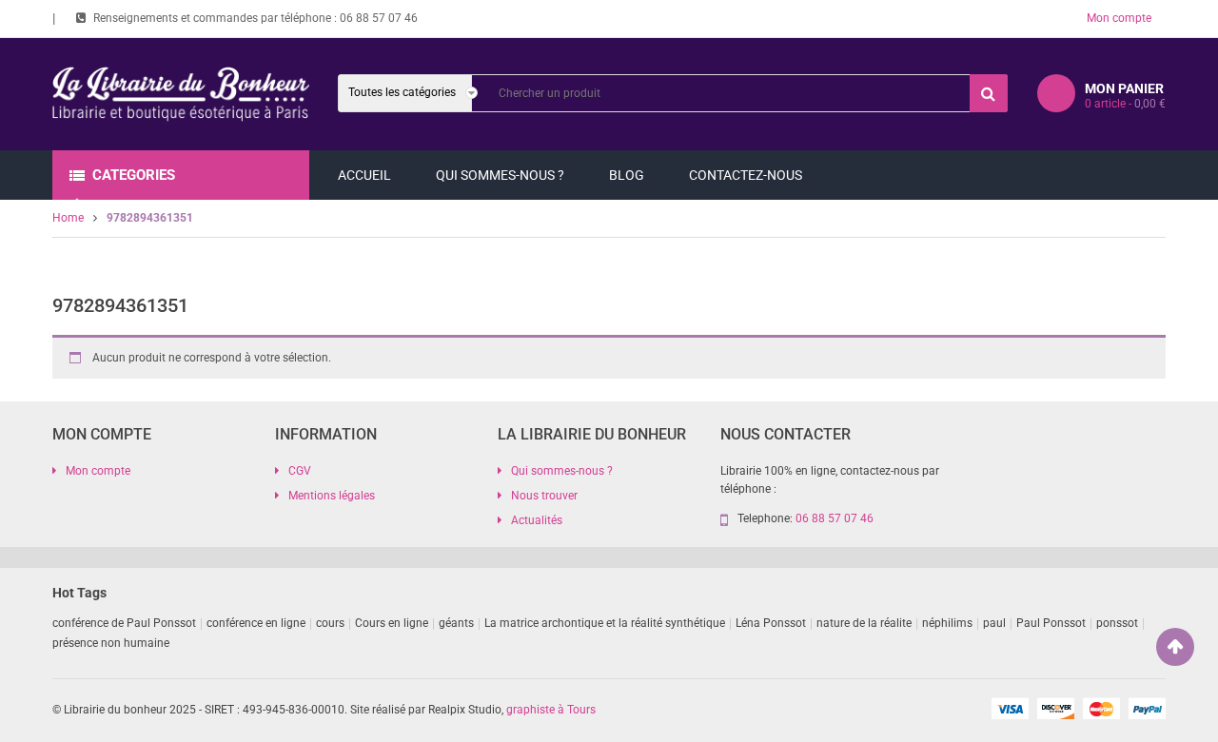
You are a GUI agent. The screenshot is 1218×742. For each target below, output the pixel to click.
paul (994, 623)
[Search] (989, 93)
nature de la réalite (864, 623)
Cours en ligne (391, 623)
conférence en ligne (255, 623)
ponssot (1117, 623)
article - (1125, 103)
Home (68, 218)
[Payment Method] (1010, 707)
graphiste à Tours (551, 709)
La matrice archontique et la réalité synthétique (604, 623)
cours (330, 623)
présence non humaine (110, 643)
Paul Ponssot (1051, 623)
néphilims (947, 623)
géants (456, 623)
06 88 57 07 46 (379, 18)
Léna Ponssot (771, 623)
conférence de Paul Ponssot (124, 623)
